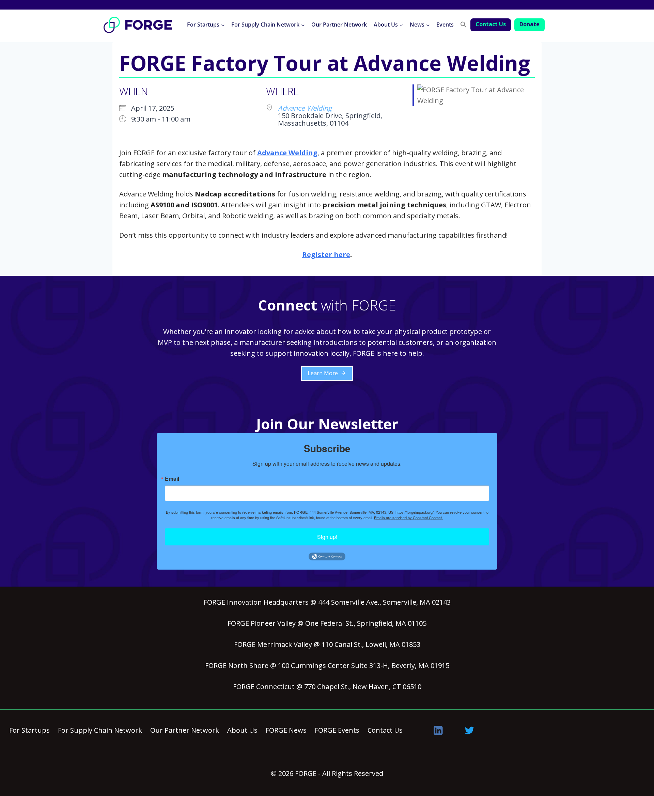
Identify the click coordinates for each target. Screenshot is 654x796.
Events (445, 24)
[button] (463, 25)
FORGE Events (337, 730)
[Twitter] (469, 730)
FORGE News (286, 730)
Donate (529, 24)
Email (172, 478)
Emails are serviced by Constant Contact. (408, 517)
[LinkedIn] (438, 730)
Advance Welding (305, 108)
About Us (242, 730)
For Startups (29, 730)
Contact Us (491, 24)
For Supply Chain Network (100, 730)
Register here (326, 254)
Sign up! (327, 537)
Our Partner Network (339, 24)
